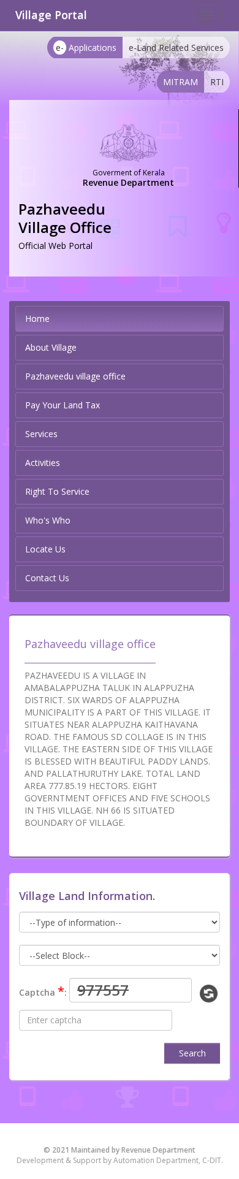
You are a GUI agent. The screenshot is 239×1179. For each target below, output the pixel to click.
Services (41, 434)
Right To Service (57, 491)
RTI (217, 82)
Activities (42, 462)
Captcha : (43, 991)
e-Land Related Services (176, 47)
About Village (51, 347)
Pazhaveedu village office (75, 376)
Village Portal (51, 14)
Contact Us (47, 578)
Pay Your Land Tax (62, 405)
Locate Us (45, 549)
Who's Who (47, 520)
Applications (86, 47)
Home (37, 318)
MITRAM (180, 82)
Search (192, 1053)
